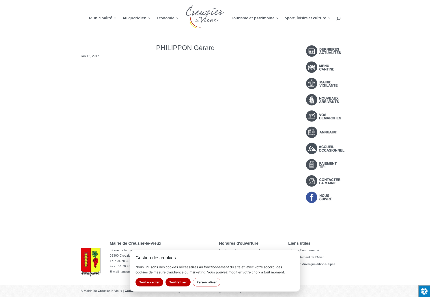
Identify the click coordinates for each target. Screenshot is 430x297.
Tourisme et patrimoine (253, 18)
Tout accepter (149, 282)
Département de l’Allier (307, 257)
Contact (131, 291)
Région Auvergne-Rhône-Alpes (313, 264)
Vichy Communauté (305, 250)
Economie (165, 18)
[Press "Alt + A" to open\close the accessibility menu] (424, 291)
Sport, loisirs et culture (305, 18)
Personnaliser (207, 282)
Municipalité (100, 18)
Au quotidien (134, 18)
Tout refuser (178, 282)
